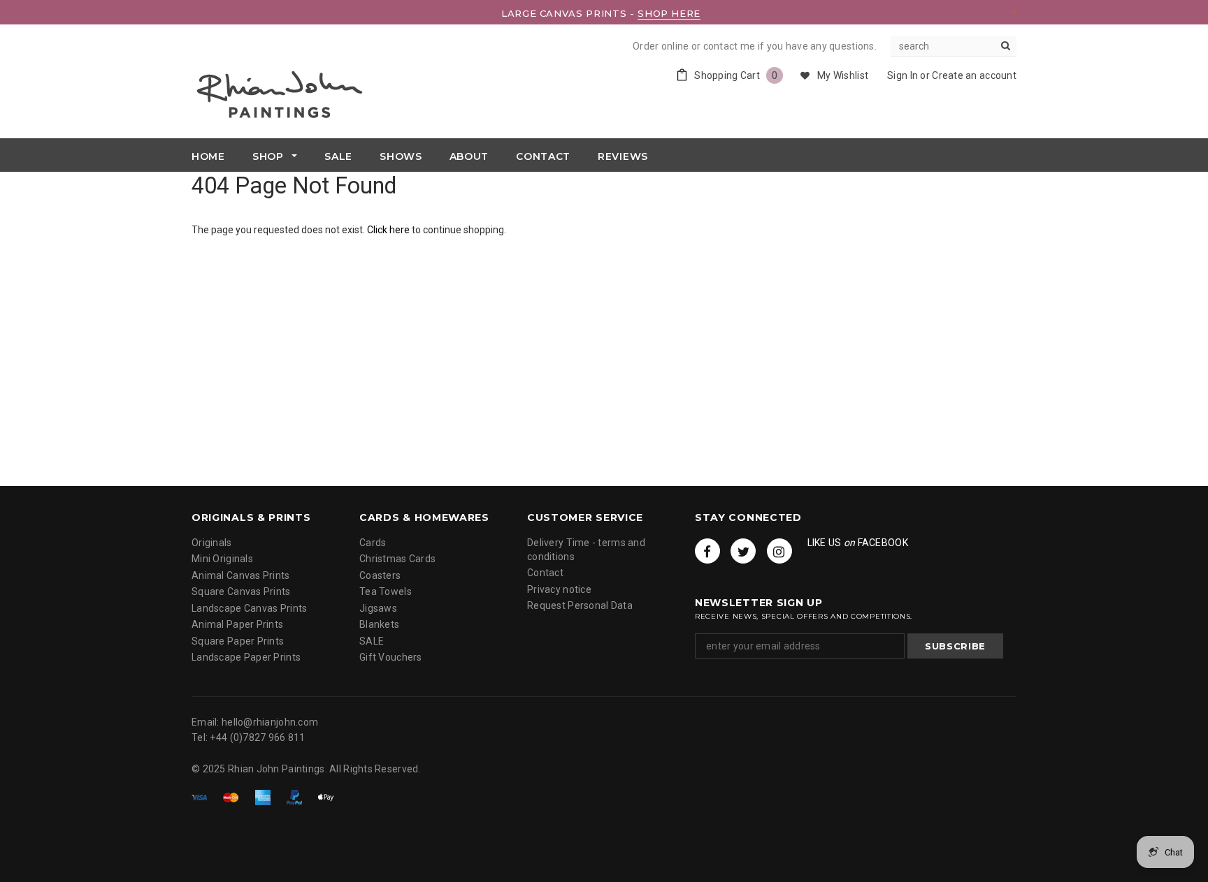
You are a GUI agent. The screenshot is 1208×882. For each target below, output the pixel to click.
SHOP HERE (669, 13)
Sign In (902, 75)
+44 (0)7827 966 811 (257, 737)
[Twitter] (743, 551)
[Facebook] (707, 551)
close (1013, 11)
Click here (389, 229)
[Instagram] (779, 551)
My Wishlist (842, 75)
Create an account (974, 75)
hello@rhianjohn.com (270, 722)
